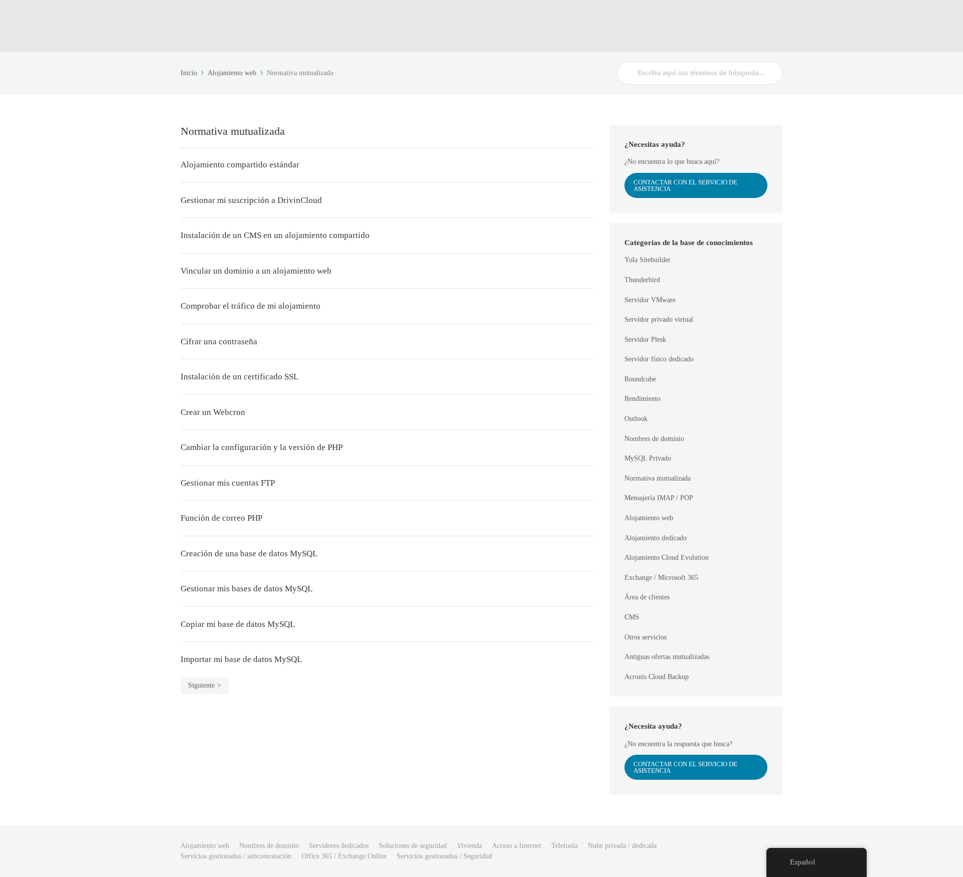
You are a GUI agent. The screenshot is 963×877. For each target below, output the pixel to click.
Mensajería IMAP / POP (658, 498)
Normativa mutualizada (657, 478)
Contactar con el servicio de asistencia (685, 767)
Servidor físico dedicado (659, 359)
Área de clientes (647, 597)
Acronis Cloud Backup (656, 677)
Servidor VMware (650, 300)
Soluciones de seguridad (413, 845)
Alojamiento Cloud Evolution (666, 557)
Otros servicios (645, 637)
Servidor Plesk (645, 339)
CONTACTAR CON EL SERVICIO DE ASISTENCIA (685, 185)
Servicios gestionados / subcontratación (236, 856)
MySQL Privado (647, 458)
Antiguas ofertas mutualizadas (666, 657)
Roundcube (640, 379)
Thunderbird (642, 280)
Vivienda (469, 845)
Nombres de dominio (654, 439)
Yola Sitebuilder (647, 260)
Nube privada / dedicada (622, 845)
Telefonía (564, 845)
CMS (631, 617)
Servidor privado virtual (658, 319)
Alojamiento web (648, 518)
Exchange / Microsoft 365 (661, 577)
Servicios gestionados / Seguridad (444, 856)
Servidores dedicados (339, 845)
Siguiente (201, 685)
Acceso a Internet (516, 845)
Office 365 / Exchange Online (344, 856)
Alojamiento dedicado (655, 538)
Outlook (636, 418)
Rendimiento (642, 398)
